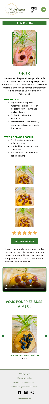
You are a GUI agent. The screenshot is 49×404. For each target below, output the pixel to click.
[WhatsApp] (32, 11)
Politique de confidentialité (24, 382)
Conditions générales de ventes (24, 386)
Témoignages (24, 373)
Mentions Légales (24, 378)
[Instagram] (35, 8)
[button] (2, 336)
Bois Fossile (24, 23)
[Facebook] (32, 8)
